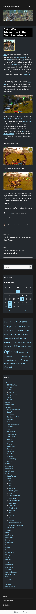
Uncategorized (10, 574)
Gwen (10, 59)
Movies (9, 400)
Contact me (6, 605)
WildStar (11, 520)
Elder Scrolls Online (10, 331)
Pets (6, 550)
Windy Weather (11, 6)
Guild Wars (28, 225)
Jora (5, 54)
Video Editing (11, 459)
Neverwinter (12, 510)
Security (9, 449)
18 (22, 299)
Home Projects (10, 342)
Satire (7, 557)
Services (8, 559)
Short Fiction (9, 564)
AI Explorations (12, 395)
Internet (9, 562)
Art (17, 322)
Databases (10, 414)
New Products (9, 545)
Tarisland (12, 515)
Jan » (26, 310)
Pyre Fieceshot (16, 64)
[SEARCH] (30, 267)
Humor (7, 540)
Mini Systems (8, 346)
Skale (18, 119)
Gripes (7, 532)
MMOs (16, 346)
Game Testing (11, 476)
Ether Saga (12, 498)
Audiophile (8, 402)
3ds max (12, 322)
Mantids (10, 119)
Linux (28, 342)
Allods (11, 486)
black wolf (27, 74)
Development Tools (24, 326)
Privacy (7, 555)
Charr (22, 59)
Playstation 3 (11, 441)
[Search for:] (16, 267)
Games (19, 335)
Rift (10, 513)
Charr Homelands (20, 57)
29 (10, 306)
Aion (10, 483)
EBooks (7, 463)
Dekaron (11, 493)
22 (10, 302)
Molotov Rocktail (8, 133)
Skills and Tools (8, 601)
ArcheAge (12, 488)
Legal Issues (9, 542)
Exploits (9, 422)
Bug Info (23, 321)
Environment (9, 468)
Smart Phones (11, 454)
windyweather (9, 225)
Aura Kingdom (13, 491)
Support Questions (12, 360)
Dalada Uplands (26, 119)
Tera (23, 360)
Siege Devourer (26, 121)
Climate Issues (10, 404)
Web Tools (7, 364)
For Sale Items (9, 471)
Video (27, 360)
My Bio (5, 596)
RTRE (10, 390)
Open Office (11, 436)
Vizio (8, 582)
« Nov (9, 310)
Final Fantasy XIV (14, 500)
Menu (30, 6)
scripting (11, 392)
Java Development (13, 424)
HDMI (9, 579)
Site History (25, 357)
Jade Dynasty (21, 342)
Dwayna (9, 213)
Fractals (9, 397)
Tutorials (10, 456)
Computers (10, 326)
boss (23, 131)
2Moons (6, 322)
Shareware (16, 357)
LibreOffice (10, 427)
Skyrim (9, 530)
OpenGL (9, 439)
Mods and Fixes (26, 346)
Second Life (8, 357)
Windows (14, 364)
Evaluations (21, 331)
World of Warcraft (15, 523)
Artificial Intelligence (13, 409)
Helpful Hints (22, 338)
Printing (9, 444)
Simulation (10, 527)
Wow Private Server (17, 525)
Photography (23, 352)
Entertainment (9, 466)
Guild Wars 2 (9, 338)
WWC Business (10, 587)
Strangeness (9, 569)
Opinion (11, 352)
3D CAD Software (12, 385)
